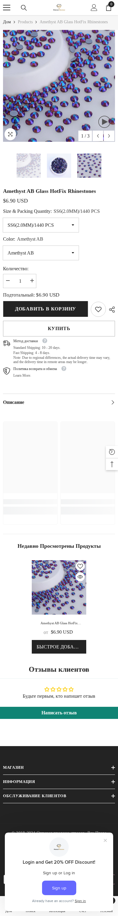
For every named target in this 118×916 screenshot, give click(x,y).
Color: (23, 239)
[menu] (6, 7)
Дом (7, 22)
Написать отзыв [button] (59, 712)
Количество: (15, 268)
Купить (59, 328)
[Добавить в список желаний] (80, 566)
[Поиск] (24, 7)
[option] (59, 86)
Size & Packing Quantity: (51, 211)
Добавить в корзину (45, 308)
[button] (98, 136)
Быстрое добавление (61, 646)
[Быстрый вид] (80, 576)
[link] (98, 309)
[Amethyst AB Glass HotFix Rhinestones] (59, 587)
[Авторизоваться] (94, 7)
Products (25, 22)
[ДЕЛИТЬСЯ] (110, 309)
